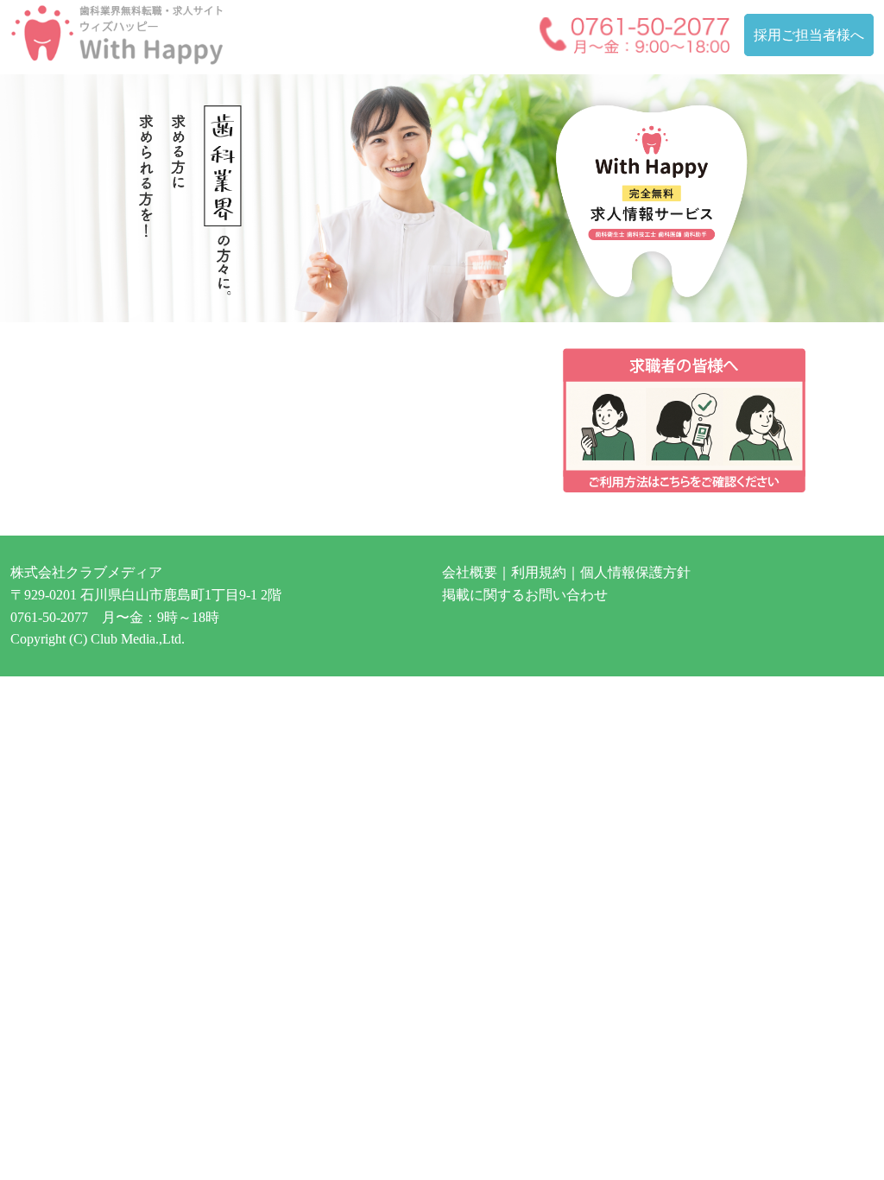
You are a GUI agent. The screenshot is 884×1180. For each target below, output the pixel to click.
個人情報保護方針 (635, 572)
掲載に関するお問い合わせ (525, 594)
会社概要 (469, 572)
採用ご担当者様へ (809, 35)
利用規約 (538, 572)
